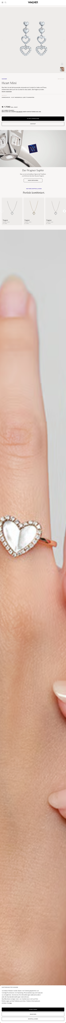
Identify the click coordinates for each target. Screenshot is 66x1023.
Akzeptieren (33, 1009)
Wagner (5, 220)
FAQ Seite (19, 111)
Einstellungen (33, 1018)
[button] (64, 40)
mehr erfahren (33, 180)
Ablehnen (33, 1014)
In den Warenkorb (33, 118)
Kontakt (33, 123)
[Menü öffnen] (3, 2)
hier (10, 1003)
